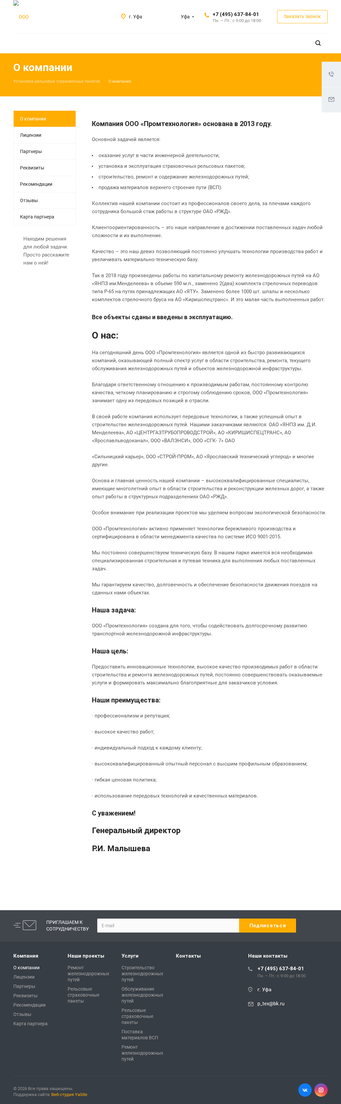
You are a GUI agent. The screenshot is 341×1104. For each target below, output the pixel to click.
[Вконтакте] (305, 1090)
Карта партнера (37, 216)
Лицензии (30, 135)
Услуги (130, 956)
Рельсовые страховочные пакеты (83, 995)
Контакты (188, 956)
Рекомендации (36, 184)
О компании (33, 118)
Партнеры (31, 151)
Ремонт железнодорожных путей (88, 973)
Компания (25, 956)
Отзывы (29, 200)
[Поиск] (318, 43)
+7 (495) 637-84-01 (235, 14)
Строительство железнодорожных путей (142, 973)
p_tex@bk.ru (270, 1004)
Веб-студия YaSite (69, 1094)
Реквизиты (32, 167)
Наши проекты (86, 956)
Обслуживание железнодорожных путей (142, 995)
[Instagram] (321, 1090)
